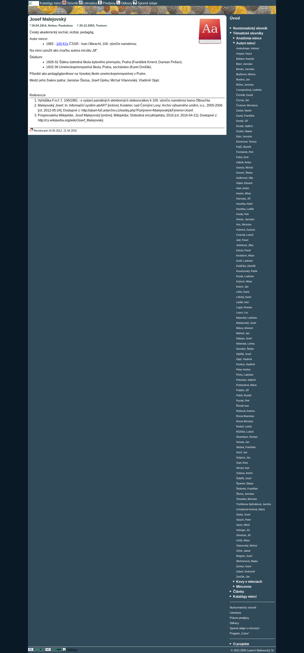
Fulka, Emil (242, 157)
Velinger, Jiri (243, 530)
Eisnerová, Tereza (246, 141)
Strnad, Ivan (243, 468)
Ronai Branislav (245, 416)
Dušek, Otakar (244, 131)
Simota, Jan (242, 442)
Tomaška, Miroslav (246, 499)
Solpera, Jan (243, 457)
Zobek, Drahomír (245, 571)
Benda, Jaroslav (245, 69)
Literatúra (235, 612)
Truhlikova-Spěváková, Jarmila (253, 504)
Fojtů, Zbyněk (243, 146)
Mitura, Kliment (244, 328)
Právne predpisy (239, 617)
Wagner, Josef (244, 556)
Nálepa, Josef (244, 338)
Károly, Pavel (243, 250)
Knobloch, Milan (245, 255)
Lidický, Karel (243, 297)
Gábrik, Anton (243, 162)
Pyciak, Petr (242, 400)
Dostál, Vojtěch (244, 126)
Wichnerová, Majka (247, 561)
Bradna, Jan (243, 79)
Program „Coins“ (239, 633)
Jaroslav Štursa (78, 80)
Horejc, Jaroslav (245, 219)
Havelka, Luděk (245, 209)
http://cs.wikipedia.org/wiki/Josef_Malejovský (70, 120)
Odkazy (234, 623)
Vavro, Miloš (243, 525)
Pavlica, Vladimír (245, 364)
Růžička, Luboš (245, 431)
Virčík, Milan (243, 540)
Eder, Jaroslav (244, 136)
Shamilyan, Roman (247, 436)
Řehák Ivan (242, 405)
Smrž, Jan (241, 452)
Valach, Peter (243, 519)
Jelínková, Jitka (244, 245)
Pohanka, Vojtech (246, 379)
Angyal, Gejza (244, 53)
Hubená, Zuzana (245, 229)
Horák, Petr (242, 214)
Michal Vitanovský (123, 80)
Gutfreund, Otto (244, 178)
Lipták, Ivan (242, 302)
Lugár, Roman (244, 307)
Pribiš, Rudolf (243, 395)
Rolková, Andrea (245, 411)
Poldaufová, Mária (246, 385)
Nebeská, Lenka (245, 343)
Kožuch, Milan (244, 281)
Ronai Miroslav (244, 421)
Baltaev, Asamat (245, 58)
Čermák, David (244, 95)
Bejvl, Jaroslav (244, 64)
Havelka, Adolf (244, 203)
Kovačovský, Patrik (246, 271)
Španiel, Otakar (245, 483)
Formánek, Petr (244, 152)
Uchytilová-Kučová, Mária (250, 509)
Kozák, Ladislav (245, 276)
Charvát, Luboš (244, 234)
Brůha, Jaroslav (245, 84)
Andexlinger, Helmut (247, 48)
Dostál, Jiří (242, 121)
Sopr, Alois (242, 462)
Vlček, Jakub (243, 550)
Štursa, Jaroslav (245, 493)
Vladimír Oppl (149, 80)
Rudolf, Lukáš (244, 426)
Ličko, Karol (242, 291)
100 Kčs (62, 44)
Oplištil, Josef (243, 354)
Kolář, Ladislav (244, 260)
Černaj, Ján (242, 100)
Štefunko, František (247, 488)
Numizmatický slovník (243, 607)
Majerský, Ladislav (246, 317)
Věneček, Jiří (243, 535)
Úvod (235, 18)
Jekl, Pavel (242, 240)
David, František (245, 115)
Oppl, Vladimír (244, 359)
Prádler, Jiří (242, 390)
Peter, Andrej (243, 369)
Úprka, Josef (243, 514)
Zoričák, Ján (243, 576)
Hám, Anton (242, 188)
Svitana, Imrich (244, 473)
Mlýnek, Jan (243, 333)
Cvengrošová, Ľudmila (249, 89)
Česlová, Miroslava (247, 105)
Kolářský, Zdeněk (246, 266)
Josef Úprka (100, 80)
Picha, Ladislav (244, 374)
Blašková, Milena (245, 74)
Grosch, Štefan (244, 172)
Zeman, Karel (243, 566)
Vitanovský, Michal (246, 545)
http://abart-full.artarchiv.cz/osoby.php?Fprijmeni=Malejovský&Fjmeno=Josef (137, 110)
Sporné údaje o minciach (244, 628)
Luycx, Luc (242, 312)
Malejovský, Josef (246, 323)
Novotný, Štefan (245, 348)
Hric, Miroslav (243, 224)
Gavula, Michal (244, 167)
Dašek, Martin (244, 110)
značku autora (69, 50)
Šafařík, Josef (243, 478)
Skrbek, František (246, 447)
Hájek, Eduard (244, 183)
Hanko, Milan (243, 193)
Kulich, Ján (242, 286)
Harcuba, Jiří (243, 198)
